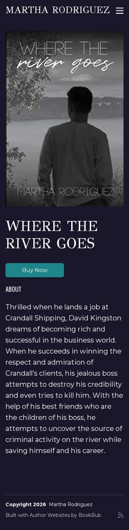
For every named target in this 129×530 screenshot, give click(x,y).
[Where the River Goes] (64, 118)
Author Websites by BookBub (65, 515)
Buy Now (34, 270)
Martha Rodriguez (58, 10)
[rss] (120, 517)
